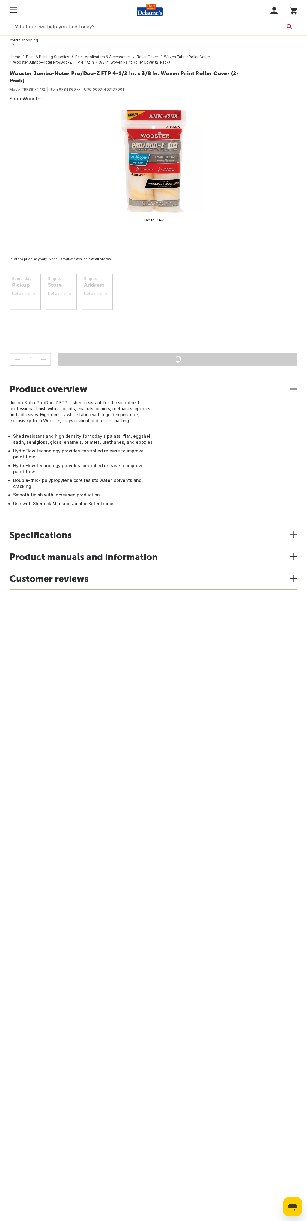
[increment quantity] (43, 359)
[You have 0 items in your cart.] (293, 10)
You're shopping (24, 40)
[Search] (289, 26)
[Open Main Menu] (13, 10)
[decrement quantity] (17, 359)
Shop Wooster (26, 99)
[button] (274, 10)
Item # (63, 89)
